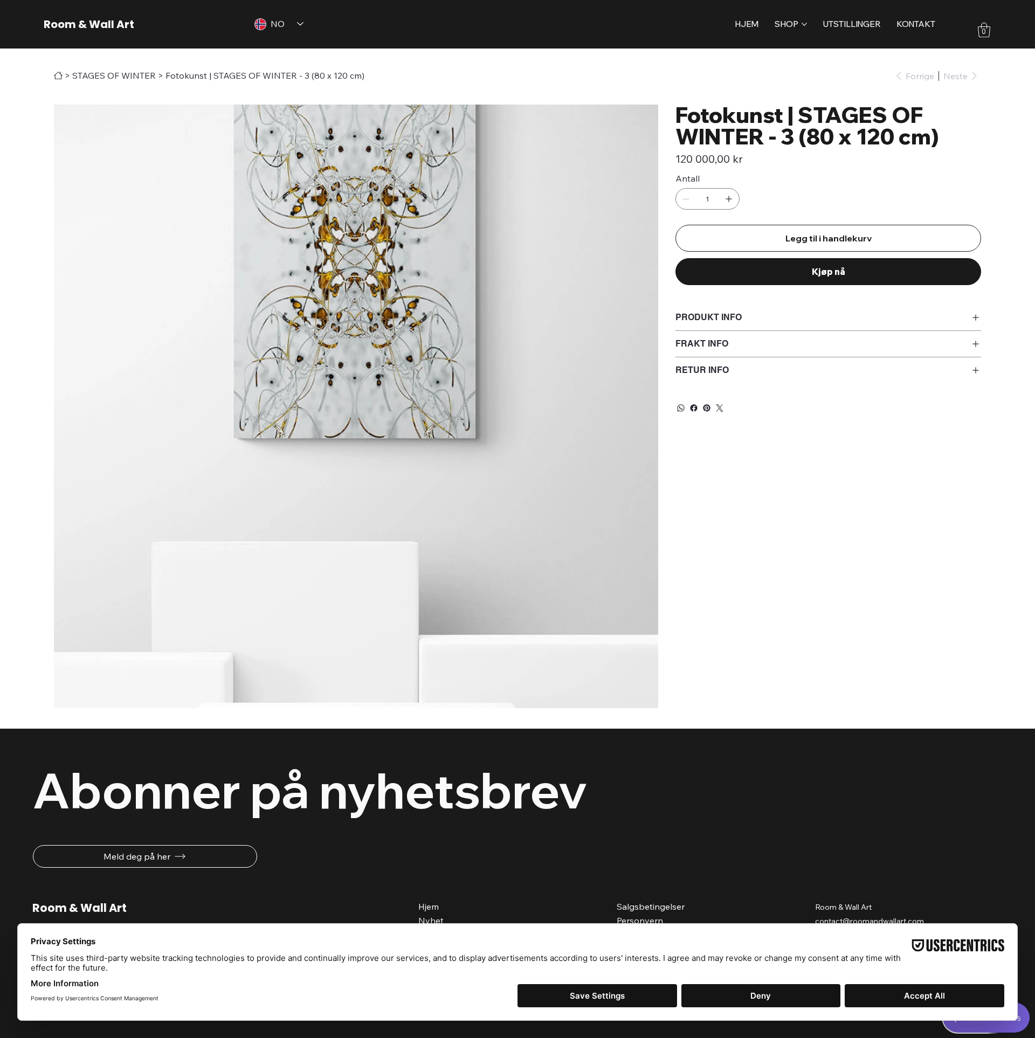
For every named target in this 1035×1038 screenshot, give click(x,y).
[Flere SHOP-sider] (804, 24)
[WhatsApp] (680, 408)
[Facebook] (693, 408)
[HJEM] (58, 75)
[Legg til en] (729, 199)
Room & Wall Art (89, 24)
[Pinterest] (706, 408)
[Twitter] (719, 408)
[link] (984, 30)
